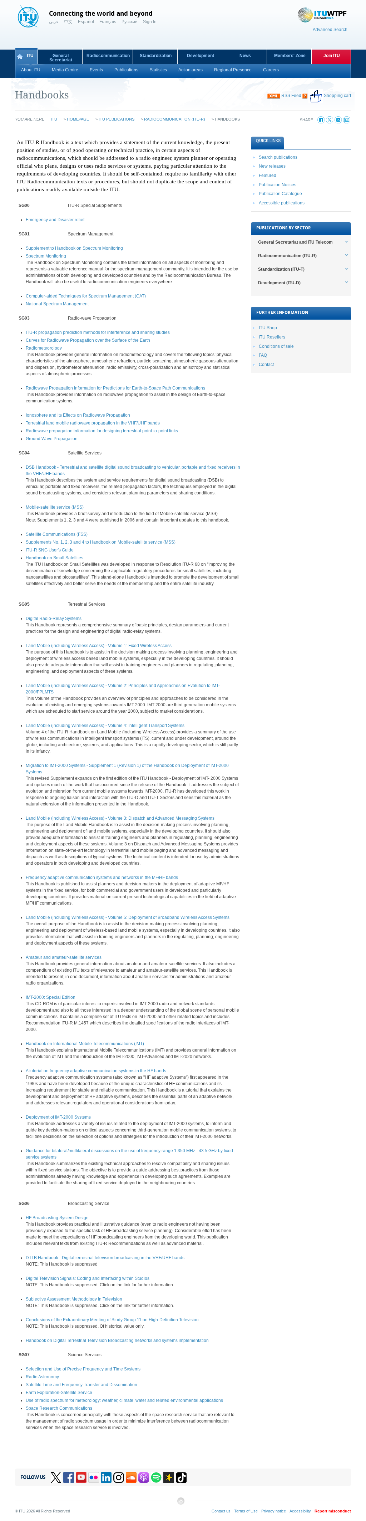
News (245, 55)
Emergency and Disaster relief (55, 219)
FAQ (263, 355)
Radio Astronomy (42, 1376)
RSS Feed (291, 95)
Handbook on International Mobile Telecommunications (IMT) (85, 1043)
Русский (130, 21)
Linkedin (106, 1477)
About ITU (30, 69)
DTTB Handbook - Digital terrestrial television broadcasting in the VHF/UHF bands (105, 1257)
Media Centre (65, 69)
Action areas (190, 69)
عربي (54, 21)
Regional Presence (233, 69)
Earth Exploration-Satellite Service (59, 1392)
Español (86, 21)
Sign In (150, 21)
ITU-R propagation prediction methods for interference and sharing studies (98, 332)
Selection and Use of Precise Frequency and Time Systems (83, 1369)
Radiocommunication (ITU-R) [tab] (287, 255)
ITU (30, 55)
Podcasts (143, 1477)
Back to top (180, 1503)
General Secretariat (60, 57)
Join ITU (331, 55)
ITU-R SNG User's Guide (50, 550)
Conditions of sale (276, 346)
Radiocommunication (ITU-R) (174, 119)
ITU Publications (116, 119)
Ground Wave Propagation (52, 438)
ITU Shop (268, 327)
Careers (271, 69)
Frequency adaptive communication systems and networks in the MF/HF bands (102, 877)
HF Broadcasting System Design (57, 1217)
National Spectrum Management (57, 303)
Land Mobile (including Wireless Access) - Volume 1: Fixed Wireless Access (99, 645)
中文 (68, 21)
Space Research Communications (59, 1408)
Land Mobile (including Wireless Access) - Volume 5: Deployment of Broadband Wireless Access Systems (127, 917)
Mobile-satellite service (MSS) (55, 507)
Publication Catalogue (280, 193)
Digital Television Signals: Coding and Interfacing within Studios (87, 1278)
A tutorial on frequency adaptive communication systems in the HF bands (96, 1070)
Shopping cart (337, 95)
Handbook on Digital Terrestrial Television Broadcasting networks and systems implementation (117, 1340)
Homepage (78, 119)
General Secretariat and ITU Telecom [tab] (295, 242)
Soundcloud (131, 1477)
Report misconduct (333, 1511)
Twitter (56, 1477)
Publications (126, 69)
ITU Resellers (272, 337)
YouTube (81, 1477)
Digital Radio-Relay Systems (53, 618)
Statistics (158, 69)
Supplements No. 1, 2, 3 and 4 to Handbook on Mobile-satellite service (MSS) (100, 542)
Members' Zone (290, 55)
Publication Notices (277, 184)
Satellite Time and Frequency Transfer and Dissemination (81, 1384)
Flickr (93, 1477)
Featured (267, 175)
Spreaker (168, 1477)
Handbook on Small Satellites (54, 557)
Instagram (118, 1477)
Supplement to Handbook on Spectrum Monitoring (74, 248)
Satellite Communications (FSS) (57, 534)
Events (96, 69)
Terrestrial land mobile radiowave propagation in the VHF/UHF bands (93, 423)
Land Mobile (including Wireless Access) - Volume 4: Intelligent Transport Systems (105, 725)
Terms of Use (246, 1511)
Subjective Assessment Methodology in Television (74, 1299)
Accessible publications (282, 202)
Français (107, 21)
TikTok (181, 1477)
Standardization (156, 55)
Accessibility (300, 1511)
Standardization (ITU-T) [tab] (281, 269)
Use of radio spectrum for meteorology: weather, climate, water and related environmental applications (124, 1400)
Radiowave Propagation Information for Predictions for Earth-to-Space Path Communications (115, 388)
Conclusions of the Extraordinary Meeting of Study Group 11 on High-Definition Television (112, 1319)
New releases (272, 166)
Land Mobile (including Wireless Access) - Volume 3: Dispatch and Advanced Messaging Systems (120, 818)
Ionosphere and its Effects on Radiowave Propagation (78, 415)
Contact (266, 364)
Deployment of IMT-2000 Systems (58, 1117)
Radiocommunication (108, 55)
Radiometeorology (44, 348)
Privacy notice (273, 1511)
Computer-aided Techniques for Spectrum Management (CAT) (86, 296)
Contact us (221, 1511)
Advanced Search (330, 29)
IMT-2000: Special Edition (50, 997)
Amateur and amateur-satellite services (64, 957)
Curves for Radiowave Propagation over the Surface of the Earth (88, 340)
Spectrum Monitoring (46, 256)
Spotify (156, 1477)
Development (200, 55)
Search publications (278, 157)
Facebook (68, 1477)
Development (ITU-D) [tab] (279, 282)
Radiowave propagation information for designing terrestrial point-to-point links (102, 430)
